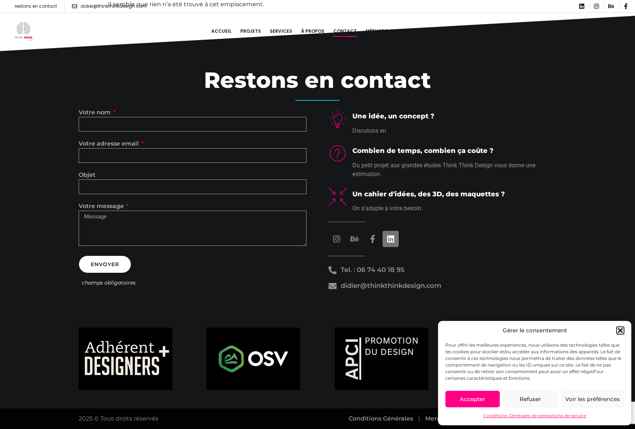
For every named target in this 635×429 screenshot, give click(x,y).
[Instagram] (337, 239)
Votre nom (95, 113)
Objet (87, 175)
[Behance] (355, 239)
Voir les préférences (592, 399)
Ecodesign (410, 31)
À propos (312, 31)
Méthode (377, 31)
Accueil (221, 31)
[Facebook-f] (373, 239)
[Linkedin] (391, 239)
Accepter (472, 399)
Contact (345, 31)
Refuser (530, 399)
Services (281, 31)
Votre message (102, 206)
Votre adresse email (109, 144)
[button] (620, 330)
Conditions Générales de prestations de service (534, 415)
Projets (250, 31)
